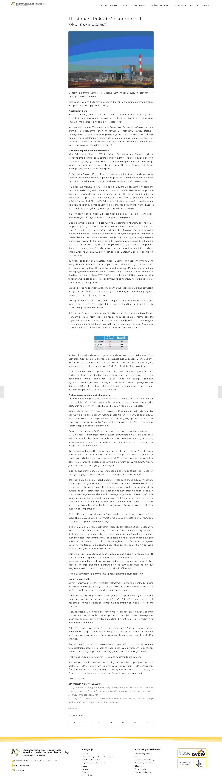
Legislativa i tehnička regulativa (94, 763)
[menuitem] (103, 5)
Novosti (85, 766)
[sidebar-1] (191, 753)
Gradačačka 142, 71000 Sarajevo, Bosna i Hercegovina (35, 761)
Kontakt (85, 769)
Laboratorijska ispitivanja (145, 760)
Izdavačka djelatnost (143, 772)
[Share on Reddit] (135, 722)
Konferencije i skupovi (143, 763)
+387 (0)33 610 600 (21, 765)
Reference (86, 772)
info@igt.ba (19, 770)
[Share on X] (87, 722)
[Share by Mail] (147, 722)
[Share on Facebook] (75, 722)
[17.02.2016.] (111, 59)
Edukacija (138, 766)
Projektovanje (140, 769)
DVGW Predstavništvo (91, 760)
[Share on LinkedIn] (123, 722)
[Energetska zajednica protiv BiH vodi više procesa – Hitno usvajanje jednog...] (220, 392)
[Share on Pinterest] (111, 722)
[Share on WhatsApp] (99, 722)
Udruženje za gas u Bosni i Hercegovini (97, 757)
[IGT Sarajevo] (28, 5)
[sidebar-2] (191, 763)
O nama (85, 754)
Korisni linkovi (87, 775)
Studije (137, 757)
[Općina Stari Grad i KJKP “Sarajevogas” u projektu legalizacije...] (2, 392)
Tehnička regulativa (142, 754)
